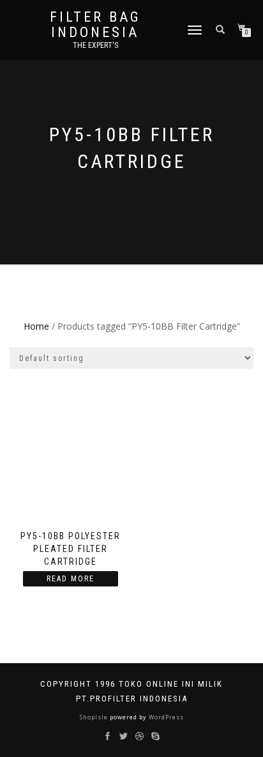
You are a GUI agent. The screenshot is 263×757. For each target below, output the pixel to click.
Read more (70, 578)
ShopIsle (95, 717)
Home (36, 326)
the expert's (95, 45)
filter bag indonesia (95, 25)
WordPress (165, 717)
